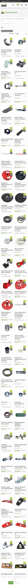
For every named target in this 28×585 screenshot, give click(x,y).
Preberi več (17, 582)
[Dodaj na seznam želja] (11, 41)
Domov (2, 18)
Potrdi (10, 582)
